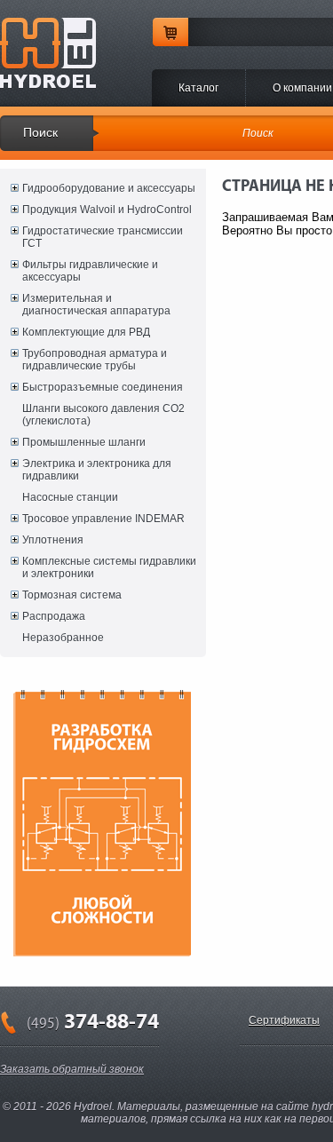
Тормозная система (72, 595)
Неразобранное (63, 637)
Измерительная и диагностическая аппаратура (96, 304)
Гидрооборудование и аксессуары (108, 188)
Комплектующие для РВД (86, 332)
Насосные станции (70, 497)
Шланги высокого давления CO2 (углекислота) (103, 414)
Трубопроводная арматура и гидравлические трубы (94, 359)
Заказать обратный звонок (72, 1069)
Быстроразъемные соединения (102, 387)
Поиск (40, 132)
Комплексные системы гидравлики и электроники (109, 567)
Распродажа (53, 616)
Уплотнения (52, 540)
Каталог (198, 88)
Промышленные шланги (84, 442)
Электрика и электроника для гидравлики (96, 469)
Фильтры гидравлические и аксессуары (90, 270)
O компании (302, 88)
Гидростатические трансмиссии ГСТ (102, 237)
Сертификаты (284, 1020)
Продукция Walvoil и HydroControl (107, 209)
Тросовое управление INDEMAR (103, 518)
